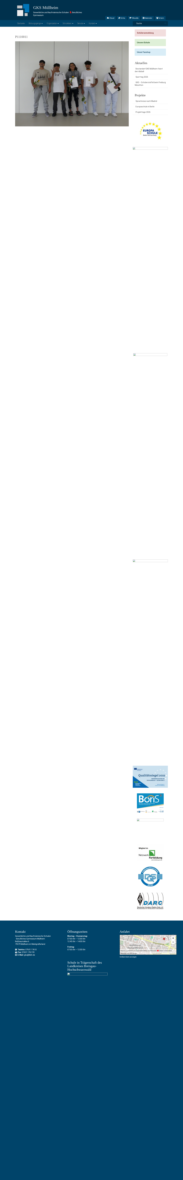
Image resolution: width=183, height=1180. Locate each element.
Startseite (21, 23)
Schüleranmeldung (145, 33)
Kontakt (92, 23)
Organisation (52, 23)
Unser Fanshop (143, 52)
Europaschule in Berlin (145, 107)
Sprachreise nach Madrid (146, 101)
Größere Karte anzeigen (128, 957)
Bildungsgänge (35, 23)
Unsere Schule (143, 42)
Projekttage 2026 (143, 112)
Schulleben (67, 23)
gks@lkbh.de (29, 955)
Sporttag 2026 (142, 77)
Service (80, 23)
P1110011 (21, 37)
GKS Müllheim (45, 7)
